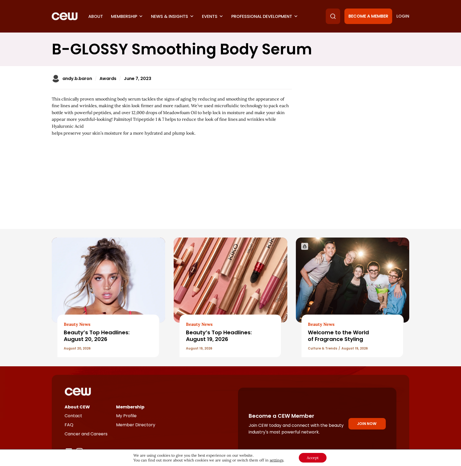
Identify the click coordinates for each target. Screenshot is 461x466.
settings (276, 460)
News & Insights (169, 16)
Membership (124, 16)
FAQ (69, 425)
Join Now (366, 423)
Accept (313, 457)
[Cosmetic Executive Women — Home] (65, 16)
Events (209, 16)
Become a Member (368, 16)
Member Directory (135, 425)
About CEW (77, 407)
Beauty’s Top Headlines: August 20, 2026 (97, 336)
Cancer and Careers (86, 434)
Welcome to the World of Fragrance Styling (338, 336)
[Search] (333, 16)
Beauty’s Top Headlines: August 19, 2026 (219, 336)
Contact (73, 416)
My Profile (126, 416)
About (95, 16)
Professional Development (261, 16)
